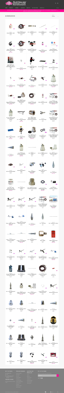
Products (11, 7)
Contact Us (42, 7)
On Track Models (18, 380)
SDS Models (18, 374)
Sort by (53, 15)
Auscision (23, 7)
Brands (17, 7)
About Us (28, 7)
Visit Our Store (35, 7)
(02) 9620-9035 (8, 373)
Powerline (17, 384)
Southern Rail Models (19, 381)
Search (28, 374)
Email (7, 374)
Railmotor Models (19, 385)
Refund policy (29, 383)
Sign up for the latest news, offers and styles (44, 373)
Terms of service (29, 381)
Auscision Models (18, 373)
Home (6, 7)
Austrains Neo (18, 387)
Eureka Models (18, 377)
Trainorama (18, 378)
